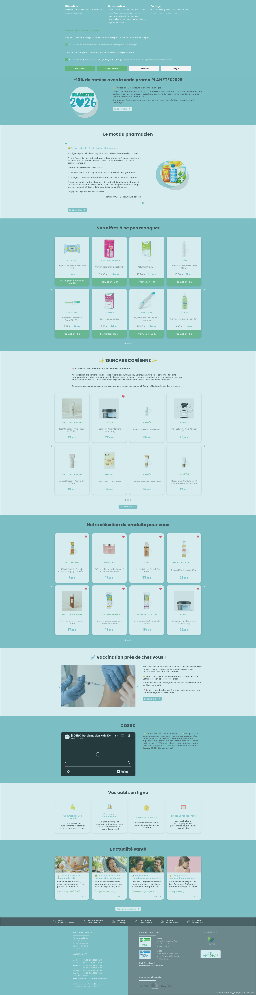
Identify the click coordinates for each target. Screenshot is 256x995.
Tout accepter (80, 68)
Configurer (176, 68)
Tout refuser (144, 68)
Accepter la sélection (112, 68)
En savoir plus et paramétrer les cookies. (81, 29)
